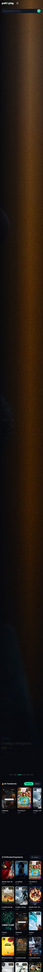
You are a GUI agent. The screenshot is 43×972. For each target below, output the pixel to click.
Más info (23, 768)
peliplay (8, 3)
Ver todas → (35, 857)
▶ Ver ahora (8, 768)
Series (37, 784)
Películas (29, 784)
